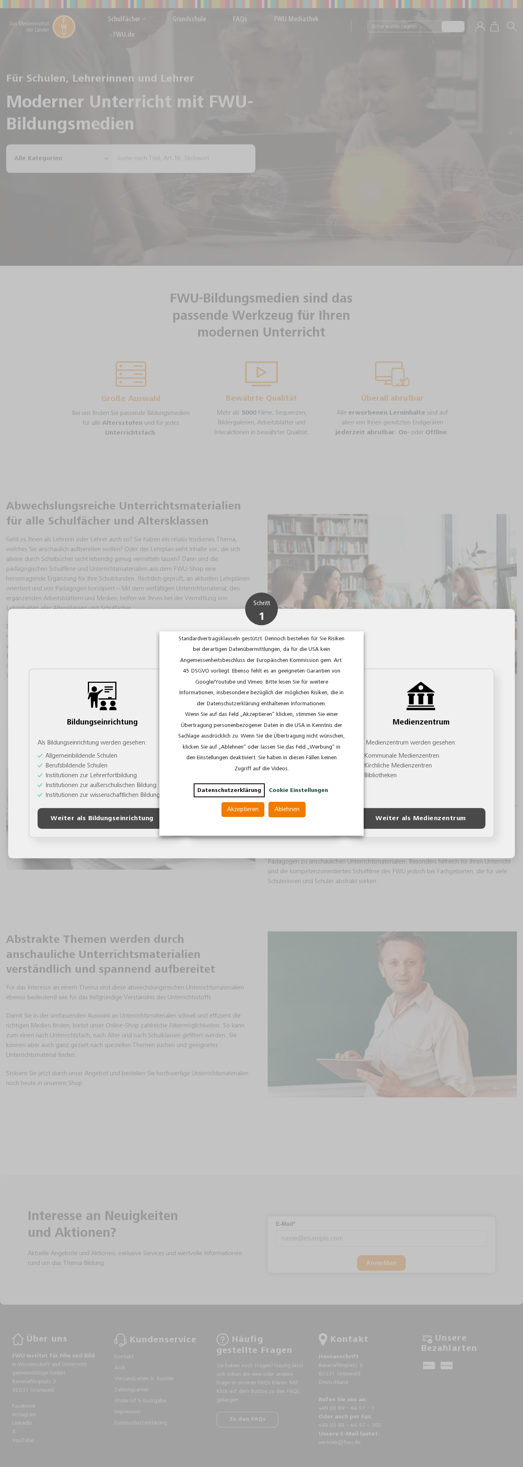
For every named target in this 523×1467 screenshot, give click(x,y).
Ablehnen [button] (287, 809)
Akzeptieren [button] (243, 809)
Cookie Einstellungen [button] (298, 790)
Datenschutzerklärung (229, 790)
